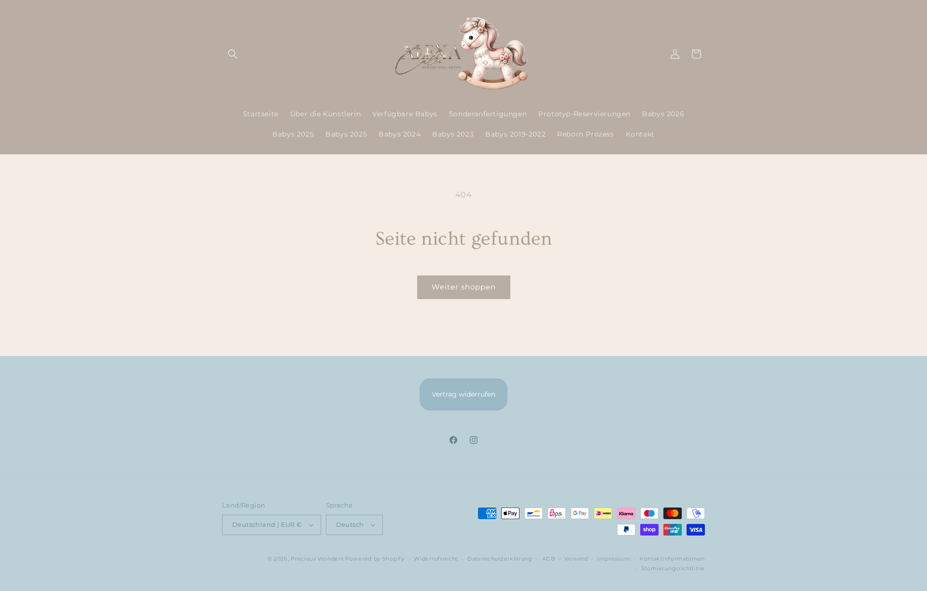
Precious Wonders (317, 558)
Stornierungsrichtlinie (673, 568)
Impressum (613, 558)
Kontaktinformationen (672, 558)
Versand (576, 558)
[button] (232, 54)
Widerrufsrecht (436, 558)
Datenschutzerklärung (500, 558)
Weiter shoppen (464, 286)
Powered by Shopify (375, 558)
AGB (548, 558)
